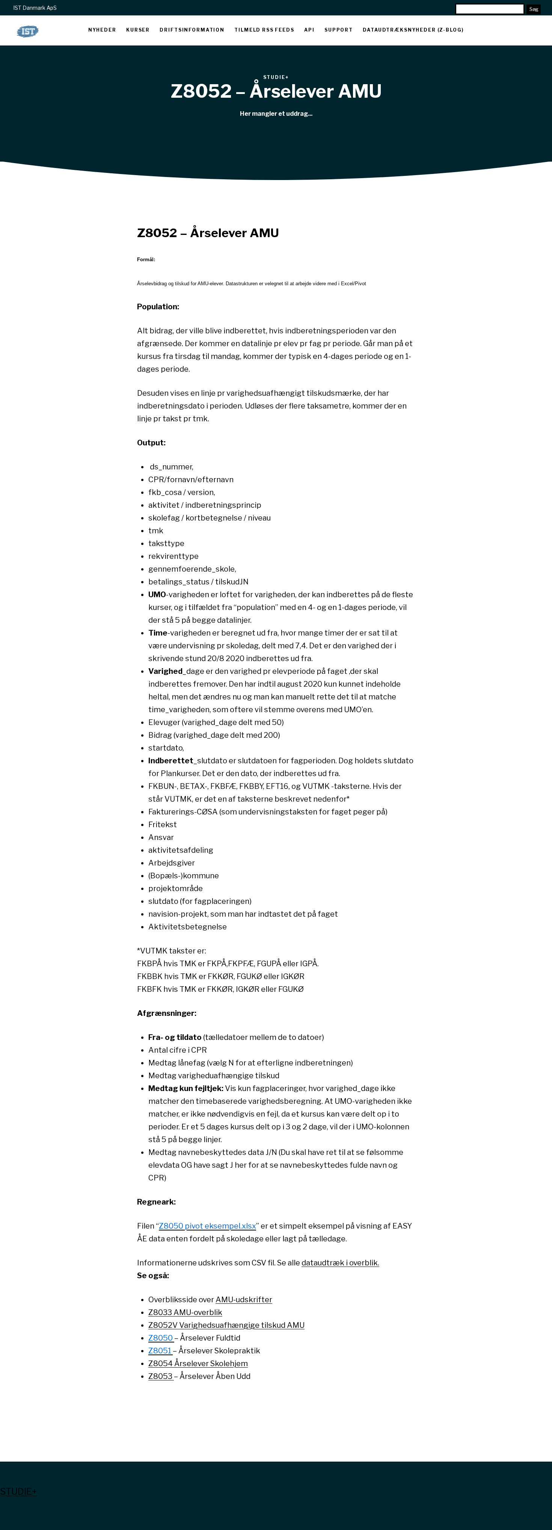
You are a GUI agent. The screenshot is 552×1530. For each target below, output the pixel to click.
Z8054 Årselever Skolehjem (198, 1363)
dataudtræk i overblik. (340, 1262)
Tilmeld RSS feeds (264, 30)
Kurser (138, 30)
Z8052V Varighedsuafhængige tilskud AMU (226, 1325)
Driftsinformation (192, 30)
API (309, 30)
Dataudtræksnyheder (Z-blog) (413, 30)
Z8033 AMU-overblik (185, 1312)
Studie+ (18, 1491)
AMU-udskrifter (244, 1299)
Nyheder (102, 30)
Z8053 (161, 1376)
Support (338, 30)
